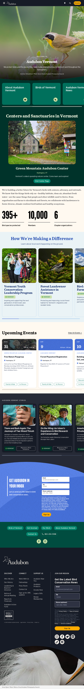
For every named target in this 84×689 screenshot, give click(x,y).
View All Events (74, 333)
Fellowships (23, 582)
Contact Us (32, 534)
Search (70, 3)
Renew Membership (38, 598)
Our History (8, 582)
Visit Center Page (42, 181)
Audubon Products (37, 585)
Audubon (11, 3)
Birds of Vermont (45, 87)
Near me (65, 3)
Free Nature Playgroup (19, 363)
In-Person (22, 384)
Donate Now (38, 590)
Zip (44, 484)
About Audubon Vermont (14, 89)
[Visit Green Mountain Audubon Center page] (42, 152)
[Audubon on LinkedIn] (73, 637)
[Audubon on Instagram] (57, 637)
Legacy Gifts (38, 593)
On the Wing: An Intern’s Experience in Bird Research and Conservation (55, 428)
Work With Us (24, 579)
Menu (4, 3)
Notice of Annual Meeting (10, 594)
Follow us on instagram (45, 541)
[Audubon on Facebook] (62, 637)
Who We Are (8, 579)
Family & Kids (10, 384)
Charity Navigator (8, 615)
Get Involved (32, 528)
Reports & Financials (8, 600)
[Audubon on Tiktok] (57, 642)
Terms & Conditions (59, 509)
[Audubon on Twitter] (67, 637)
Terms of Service (60, 498)
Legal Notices (23, 622)
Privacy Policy (48, 509)
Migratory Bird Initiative (26, 448)
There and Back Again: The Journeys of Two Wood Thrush (19, 428)
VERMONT (10, 297)
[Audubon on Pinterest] (62, 642)
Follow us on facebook (39, 541)
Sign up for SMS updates (25, 594)
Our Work (46, 528)
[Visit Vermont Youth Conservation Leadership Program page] (19, 282)
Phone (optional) (47, 491)
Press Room (23, 586)
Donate (77, 3)
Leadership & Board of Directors (9, 588)
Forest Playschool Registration (55, 363)
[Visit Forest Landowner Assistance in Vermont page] (56, 282)
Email (44, 478)
